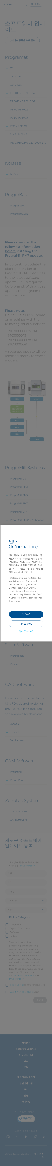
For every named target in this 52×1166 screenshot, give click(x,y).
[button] (26, 623)
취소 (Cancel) (26, 631)
